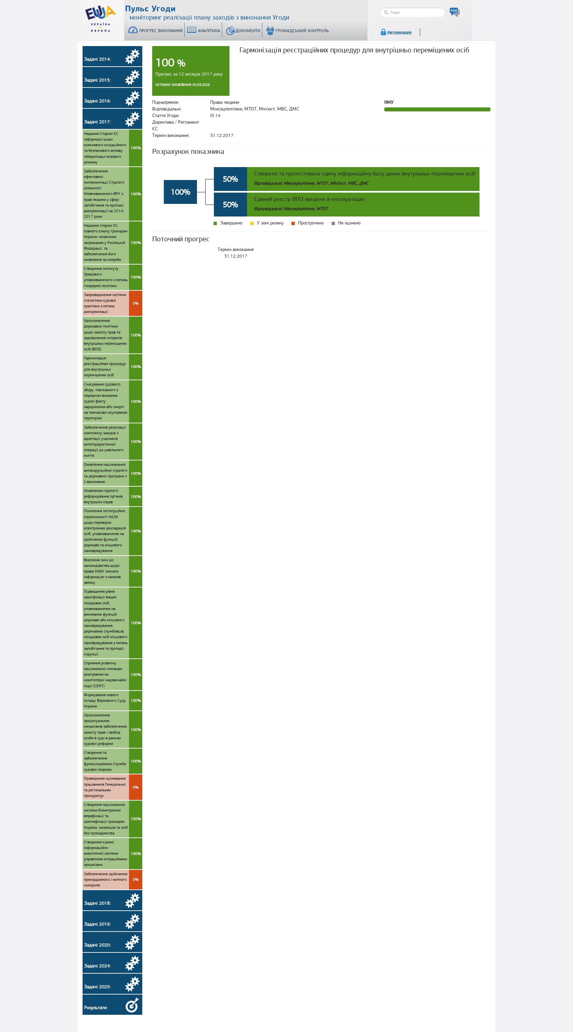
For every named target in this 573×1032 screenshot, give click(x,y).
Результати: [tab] (95, 1007)
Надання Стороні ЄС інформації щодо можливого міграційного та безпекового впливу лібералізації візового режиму (112, 148)
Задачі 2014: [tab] (97, 59)
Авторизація (399, 32)
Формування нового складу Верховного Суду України (112, 700)
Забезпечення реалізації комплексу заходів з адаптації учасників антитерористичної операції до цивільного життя (112, 441)
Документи (247, 30)
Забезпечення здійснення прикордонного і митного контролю (111, 879)
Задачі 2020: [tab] (97, 945)
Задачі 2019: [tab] (97, 924)
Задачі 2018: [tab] (97, 903)
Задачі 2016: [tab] (97, 101)
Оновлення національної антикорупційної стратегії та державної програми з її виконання (112, 473)
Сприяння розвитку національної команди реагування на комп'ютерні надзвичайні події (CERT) (112, 674)
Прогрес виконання (161, 30)
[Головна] (100, 17)
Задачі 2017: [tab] (97, 122)
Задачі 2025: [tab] (97, 987)
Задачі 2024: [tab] (97, 966)
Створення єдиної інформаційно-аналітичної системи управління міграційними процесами (112, 853)
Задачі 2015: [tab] (97, 80)
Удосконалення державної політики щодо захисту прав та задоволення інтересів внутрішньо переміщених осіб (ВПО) (112, 335)
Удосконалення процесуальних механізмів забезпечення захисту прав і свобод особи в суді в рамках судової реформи (112, 729)
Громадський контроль (302, 30)
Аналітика (209, 30)
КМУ (389, 102)
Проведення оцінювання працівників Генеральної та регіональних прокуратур (111, 787)
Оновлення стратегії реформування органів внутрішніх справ (112, 496)
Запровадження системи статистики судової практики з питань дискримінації (111, 303)
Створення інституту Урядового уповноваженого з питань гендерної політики (112, 277)
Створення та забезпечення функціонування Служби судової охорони (112, 761)
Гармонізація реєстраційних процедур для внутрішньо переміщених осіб (112, 366)
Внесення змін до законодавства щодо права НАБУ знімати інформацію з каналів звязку (112, 571)
